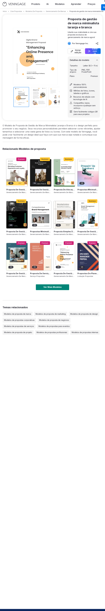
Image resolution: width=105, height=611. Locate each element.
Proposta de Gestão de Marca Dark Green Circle (88, 231)
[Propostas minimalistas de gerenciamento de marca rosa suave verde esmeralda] (88, 172)
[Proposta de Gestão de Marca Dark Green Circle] (88, 214)
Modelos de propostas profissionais (52, 332)
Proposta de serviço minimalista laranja (40, 273)
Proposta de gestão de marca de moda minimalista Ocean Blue (17, 273)
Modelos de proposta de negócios (54, 320)
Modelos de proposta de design (84, 314)
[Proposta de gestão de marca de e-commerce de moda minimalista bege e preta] (40, 172)
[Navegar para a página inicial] (14, 4)
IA (47, 4)
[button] (76, 51)
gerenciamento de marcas (56, 11)
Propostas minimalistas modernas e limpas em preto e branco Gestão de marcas (40, 231)
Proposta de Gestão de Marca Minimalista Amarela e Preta (17, 190)
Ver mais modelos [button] (52, 287)
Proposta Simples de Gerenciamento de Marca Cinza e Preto (64, 231)
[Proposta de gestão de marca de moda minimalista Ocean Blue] (17, 256)
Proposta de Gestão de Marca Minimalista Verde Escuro (17, 231)
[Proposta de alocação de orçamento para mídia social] (64, 172)
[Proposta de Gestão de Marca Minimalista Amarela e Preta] (17, 172)
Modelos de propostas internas (85, 332)
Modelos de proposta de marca (17, 314)
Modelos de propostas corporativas (19, 320)
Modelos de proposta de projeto (18, 332)
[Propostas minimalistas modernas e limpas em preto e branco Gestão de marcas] (40, 214)
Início (5, 11)
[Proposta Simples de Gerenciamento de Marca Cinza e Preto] (64, 214)
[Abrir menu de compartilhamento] (97, 43)
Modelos (60, 4)
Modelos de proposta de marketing (51, 314)
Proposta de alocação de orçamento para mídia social (64, 190)
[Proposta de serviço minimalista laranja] (40, 256)
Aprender (76, 4)
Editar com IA (95, 51)
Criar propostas (16, 11)
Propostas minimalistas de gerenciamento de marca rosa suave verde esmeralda (88, 190)
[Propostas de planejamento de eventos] (88, 256)
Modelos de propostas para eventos (54, 326)
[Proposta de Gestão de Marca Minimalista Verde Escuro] (17, 214)
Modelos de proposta (34, 11)
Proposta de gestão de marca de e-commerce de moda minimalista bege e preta (40, 190)
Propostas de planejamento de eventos (88, 273)
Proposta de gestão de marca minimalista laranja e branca (64, 273)
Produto (35, 4)
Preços (91, 4)
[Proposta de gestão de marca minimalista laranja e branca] (64, 256)
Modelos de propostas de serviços (19, 326)
